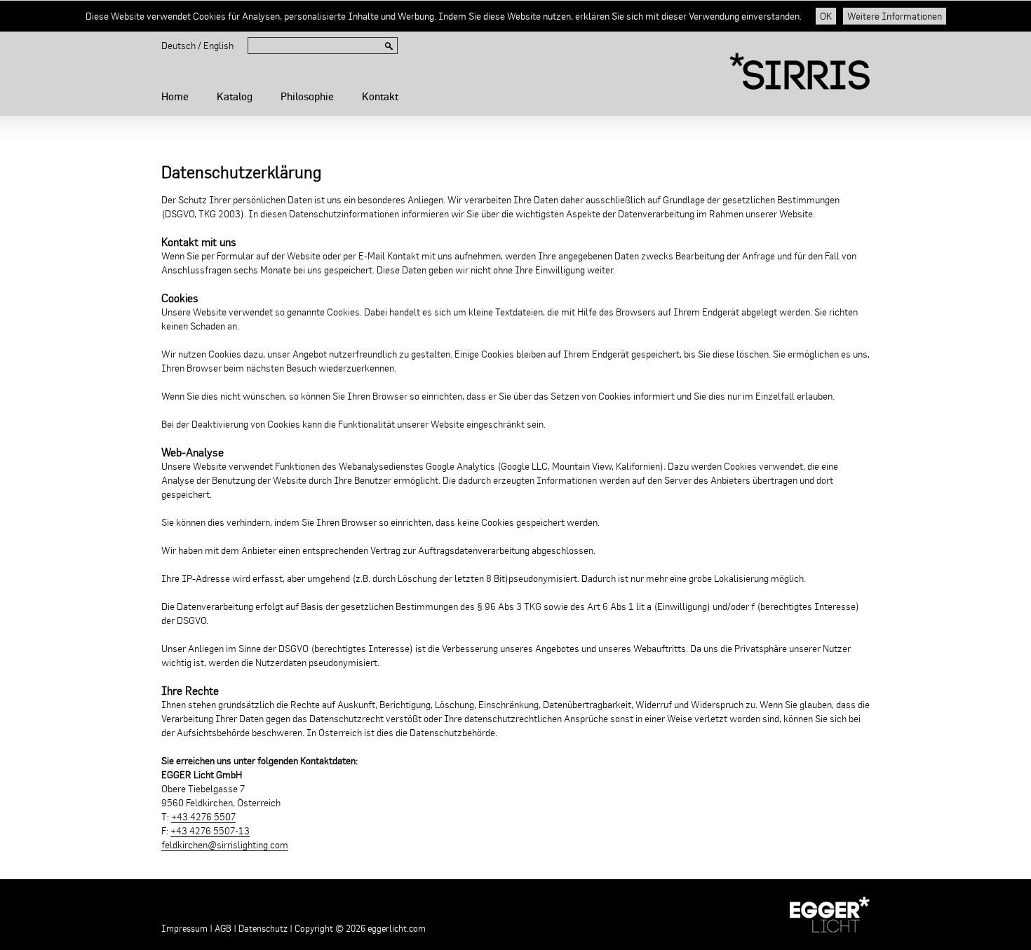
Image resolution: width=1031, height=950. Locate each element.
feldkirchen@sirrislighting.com (224, 844)
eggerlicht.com (397, 928)
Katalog (234, 96)
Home (175, 96)
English (218, 45)
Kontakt (380, 96)
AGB (223, 928)
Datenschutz (263, 928)
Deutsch (178, 45)
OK (826, 16)
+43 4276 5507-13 (210, 830)
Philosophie (307, 96)
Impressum (184, 928)
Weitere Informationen (894, 16)
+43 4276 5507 (203, 816)
